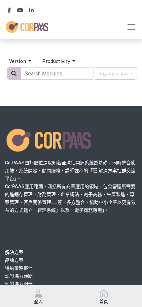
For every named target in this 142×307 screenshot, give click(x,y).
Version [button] (18, 61)
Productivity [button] (56, 61)
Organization (113, 73)
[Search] (14, 73)
